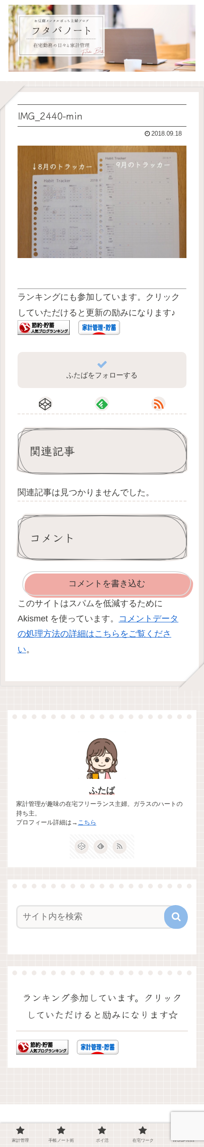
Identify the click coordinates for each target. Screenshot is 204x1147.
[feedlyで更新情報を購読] (102, 403)
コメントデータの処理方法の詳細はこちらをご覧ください (98, 634)
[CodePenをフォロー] (45, 403)
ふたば (102, 790)
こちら (87, 822)
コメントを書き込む (106, 583)
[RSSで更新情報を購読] (158, 403)
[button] (176, 917)
